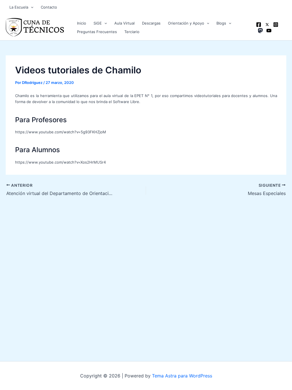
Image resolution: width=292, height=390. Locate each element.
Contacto (49, 7)
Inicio (81, 23)
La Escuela (18, 7)
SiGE (98, 23)
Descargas (151, 23)
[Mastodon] (260, 30)
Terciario (131, 31)
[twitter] (267, 24)
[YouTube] (268, 30)
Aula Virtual (124, 23)
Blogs (221, 23)
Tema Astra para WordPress (182, 376)
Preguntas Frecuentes (97, 31)
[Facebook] (258, 24)
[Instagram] (275, 24)
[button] (30, 7)
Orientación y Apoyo (186, 23)
